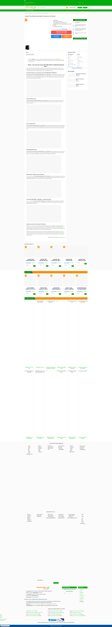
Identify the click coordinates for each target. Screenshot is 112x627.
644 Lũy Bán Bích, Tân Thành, (56, 615)
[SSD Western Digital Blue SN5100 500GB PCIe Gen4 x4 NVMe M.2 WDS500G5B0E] (82, 280)
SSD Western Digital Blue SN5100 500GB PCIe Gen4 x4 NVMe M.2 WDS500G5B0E (82, 288)
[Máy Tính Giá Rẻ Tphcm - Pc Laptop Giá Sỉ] (30, 7)
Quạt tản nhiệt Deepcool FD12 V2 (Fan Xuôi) (31, 288)
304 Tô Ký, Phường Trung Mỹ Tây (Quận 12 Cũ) (35, 612)
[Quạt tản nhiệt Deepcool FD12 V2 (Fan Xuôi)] (30, 280)
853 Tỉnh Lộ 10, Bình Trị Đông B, (78, 615)
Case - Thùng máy (38, 13)
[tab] (45, 52)
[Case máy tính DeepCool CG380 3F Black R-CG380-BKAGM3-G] (43, 280)
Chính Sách (81, 592)
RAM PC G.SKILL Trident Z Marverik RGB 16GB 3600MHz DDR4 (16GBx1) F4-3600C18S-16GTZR (69, 288)
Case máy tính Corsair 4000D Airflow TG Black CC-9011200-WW (69, 260)
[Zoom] (25, 43)
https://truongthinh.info (34, 597)
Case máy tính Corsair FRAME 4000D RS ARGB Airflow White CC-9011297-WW (31, 260)
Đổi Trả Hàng (82, 595)
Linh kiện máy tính (31, 13)
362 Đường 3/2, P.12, (40, 367)
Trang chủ (26, 13)
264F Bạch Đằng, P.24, (55, 614)
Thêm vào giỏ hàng (61, 32)
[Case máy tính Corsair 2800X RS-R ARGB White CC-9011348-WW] (56, 280)
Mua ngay (67, 36)
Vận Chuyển (82, 598)
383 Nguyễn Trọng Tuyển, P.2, (34, 614)
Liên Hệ (81, 590)
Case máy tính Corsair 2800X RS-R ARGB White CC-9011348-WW (56, 288)
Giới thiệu (80, 2)
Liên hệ (83, 2)
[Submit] (67, 7)
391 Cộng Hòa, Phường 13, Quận (34, 615)
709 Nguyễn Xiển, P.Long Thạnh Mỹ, (57, 612)
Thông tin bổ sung (30, 54)
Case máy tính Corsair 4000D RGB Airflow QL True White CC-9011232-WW (43, 260)
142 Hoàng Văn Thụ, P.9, (77, 614)
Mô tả (27, 52)
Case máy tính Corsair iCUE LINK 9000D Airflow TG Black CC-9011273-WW (82, 260)
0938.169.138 (27, 2)
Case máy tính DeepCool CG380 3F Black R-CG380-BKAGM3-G (43, 288)
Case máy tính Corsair (45, 13)
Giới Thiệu (81, 589)
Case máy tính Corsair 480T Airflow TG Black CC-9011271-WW (56, 260)
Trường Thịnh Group (59, 625)
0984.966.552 (31, 2)
